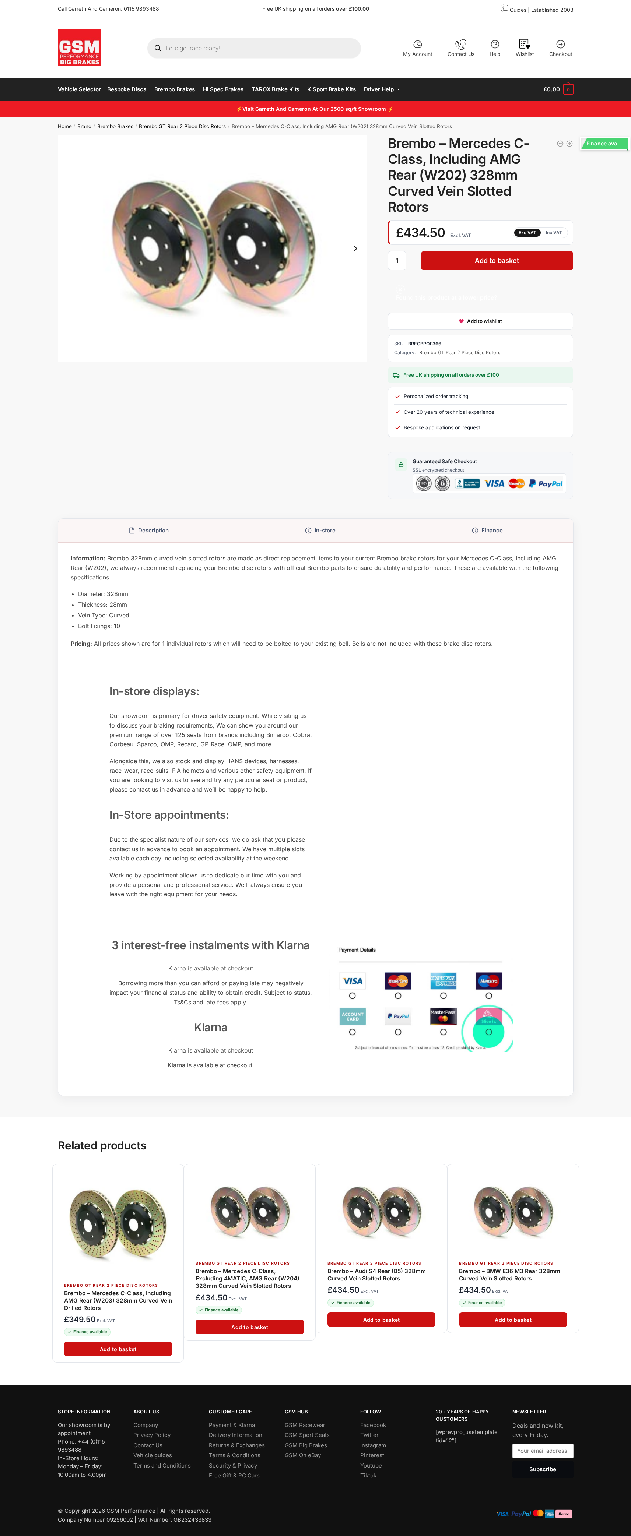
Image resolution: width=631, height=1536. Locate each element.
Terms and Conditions (162, 1465)
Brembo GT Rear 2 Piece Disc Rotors (182, 126)
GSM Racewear (305, 1424)
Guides (518, 10)
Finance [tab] (492, 530)
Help (495, 54)
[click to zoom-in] (212, 248)
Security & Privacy (233, 1465)
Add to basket (497, 260)
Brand (84, 126)
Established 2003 (552, 10)
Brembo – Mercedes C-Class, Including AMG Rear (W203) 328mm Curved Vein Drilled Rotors (118, 1300)
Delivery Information (235, 1434)
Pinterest (372, 1455)
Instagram (373, 1445)
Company (145, 1424)
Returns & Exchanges (237, 1445)
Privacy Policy (152, 1434)
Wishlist (525, 54)
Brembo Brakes (115, 126)
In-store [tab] (325, 530)
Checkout (560, 54)
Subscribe (542, 1469)
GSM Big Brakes (306, 1445)
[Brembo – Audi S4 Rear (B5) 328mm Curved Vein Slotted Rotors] (381, 1213)
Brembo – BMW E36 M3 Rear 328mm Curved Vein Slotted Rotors (509, 1275)
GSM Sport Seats (307, 1434)
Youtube (371, 1465)
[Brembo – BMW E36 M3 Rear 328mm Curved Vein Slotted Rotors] (513, 1213)
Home (65, 126)
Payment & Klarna (232, 1424)
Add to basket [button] (117, 1349)
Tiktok (368, 1475)
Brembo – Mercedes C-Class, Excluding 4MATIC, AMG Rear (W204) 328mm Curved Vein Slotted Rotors (247, 1278)
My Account (417, 54)
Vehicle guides (152, 1455)
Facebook (373, 1424)
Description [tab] (153, 530)
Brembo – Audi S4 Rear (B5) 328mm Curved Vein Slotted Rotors (376, 1275)
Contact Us (461, 54)
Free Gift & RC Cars (234, 1475)
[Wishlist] (174, 1174)
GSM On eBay (303, 1455)
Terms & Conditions (234, 1455)
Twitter (369, 1434)
